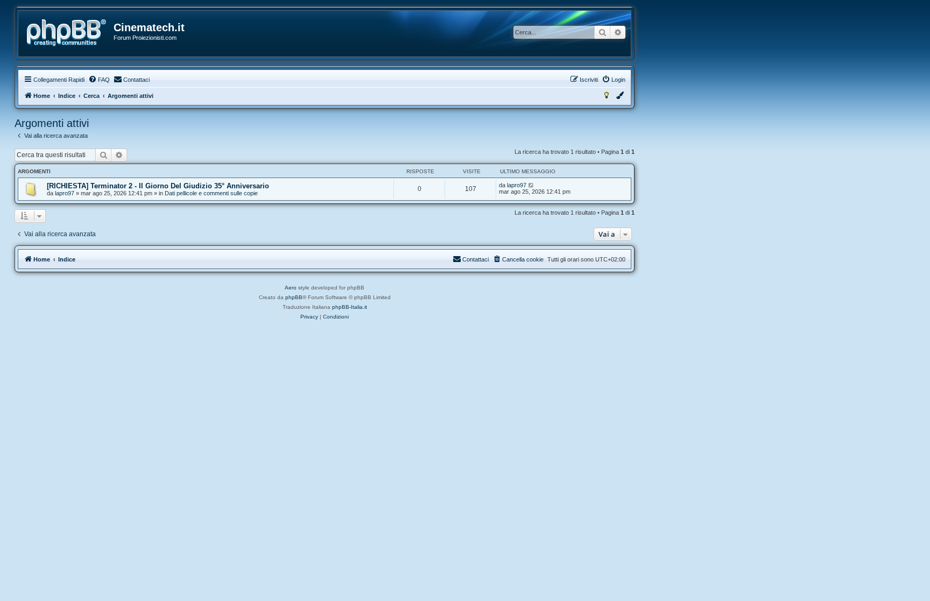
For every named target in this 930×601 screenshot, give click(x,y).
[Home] (66, 33)
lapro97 (64, 193)
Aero (291, 288)
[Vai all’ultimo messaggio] (531, 185)
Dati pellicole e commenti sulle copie (211, 193)
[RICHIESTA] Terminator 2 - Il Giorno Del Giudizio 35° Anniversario (158, 186)
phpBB (293, 297)
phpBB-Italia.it (349, 307)
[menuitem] (99, 79)
